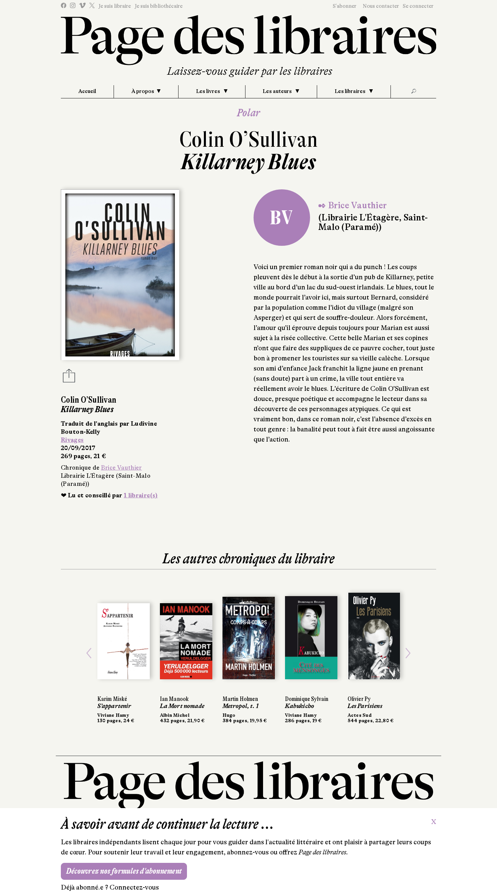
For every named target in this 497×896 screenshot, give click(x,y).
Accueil (87, 91)
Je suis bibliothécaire (159, 6)
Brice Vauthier (121, 467)
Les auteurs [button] (278, 91)
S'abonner (344, 6)
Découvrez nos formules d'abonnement (124, 871)
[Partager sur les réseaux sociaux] (69, 378)
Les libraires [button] (350, 91)
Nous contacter (381, 6)
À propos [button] (143, 91)
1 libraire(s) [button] (141, 495)
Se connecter (418, 6)
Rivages (72, 440)
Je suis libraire (114, 6)
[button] (89, 653)
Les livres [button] (208, 91)
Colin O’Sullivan (248, 139)
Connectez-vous (134, 887)
